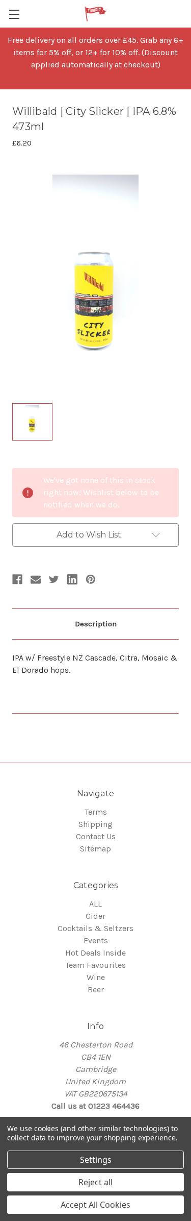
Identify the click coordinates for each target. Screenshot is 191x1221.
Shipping (95, 824)
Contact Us (96, 836)
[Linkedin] (72, 579)
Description (96, 623)
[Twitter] (54, 579)
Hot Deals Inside (95, 953)
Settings (96, 1159)
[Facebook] (17, 579)
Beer (96, 989)
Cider (95, 916)
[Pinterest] (91, 579)
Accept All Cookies (95, 1204)
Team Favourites (95, 965)
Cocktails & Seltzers (95, 928)
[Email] (36, 579)
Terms (96, 812)
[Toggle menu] (14, 14)
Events (96, 940)
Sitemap (95, 848)
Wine (96, 977)
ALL (95, 904)
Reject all (95, 1182)
